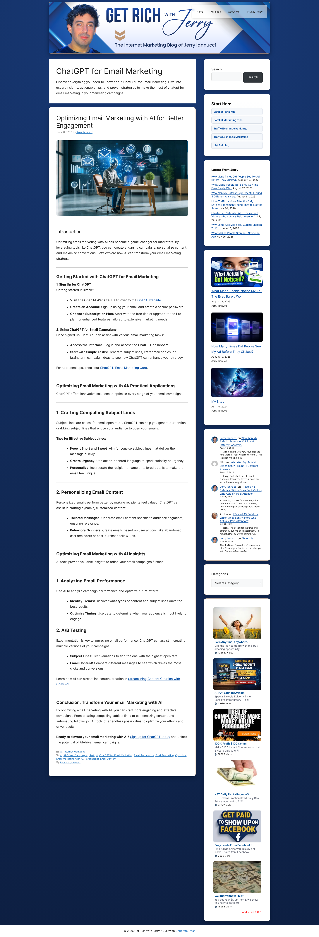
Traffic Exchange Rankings (230, 128)
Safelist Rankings (224, 111)
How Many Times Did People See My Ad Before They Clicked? (235, 178)
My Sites (216, 11)
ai (61, 755)
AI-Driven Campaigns (76, 755)
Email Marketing (164, 755)
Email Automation (144, 755)
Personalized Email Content (100, 758)
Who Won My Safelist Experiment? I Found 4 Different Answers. (238, 441)
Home (200, 11)
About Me (234, 11)
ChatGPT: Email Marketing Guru (123, 368)
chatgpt (93, 755)
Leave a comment (70, 762)
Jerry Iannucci (228, 438)
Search (216, 69)
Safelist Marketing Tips (228, 120)
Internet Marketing (74, 751)
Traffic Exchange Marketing (231, 136)
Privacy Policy (255, 11)
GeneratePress (185, 931)
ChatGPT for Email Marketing (116, 755)
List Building (221, 145)
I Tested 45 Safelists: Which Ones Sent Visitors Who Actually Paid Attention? (234, 214)
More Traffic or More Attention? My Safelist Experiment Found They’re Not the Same (236, 205)
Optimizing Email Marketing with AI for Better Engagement (120, 121)
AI (61, 751)
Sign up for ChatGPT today (150, 737)
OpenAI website (149, 300)
